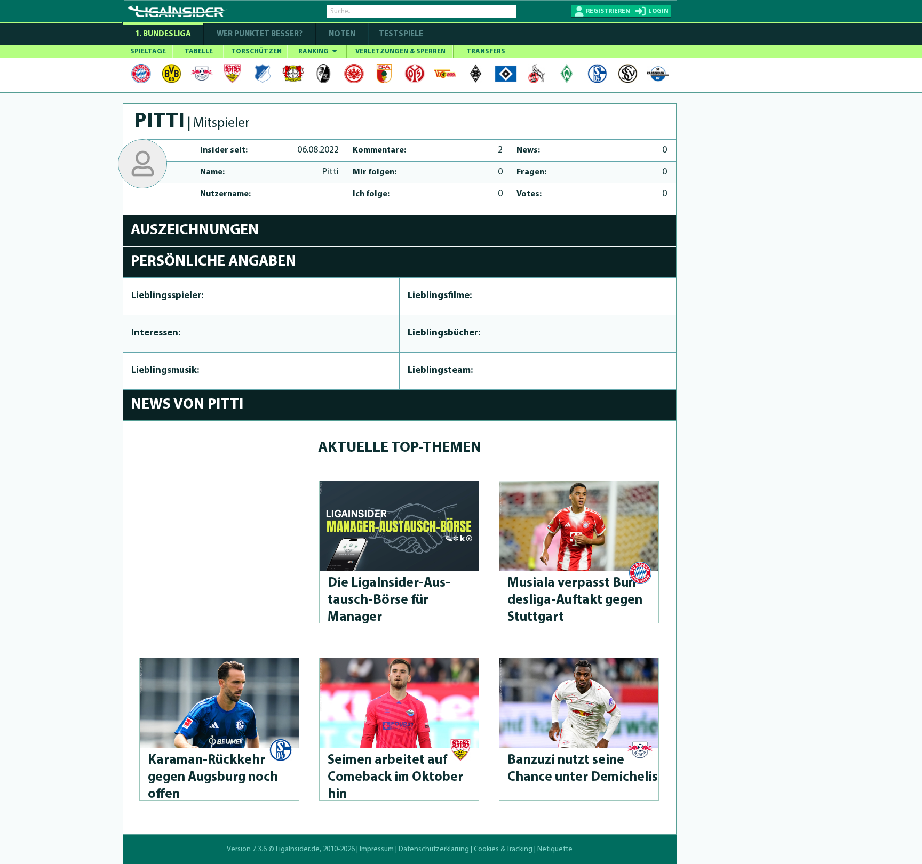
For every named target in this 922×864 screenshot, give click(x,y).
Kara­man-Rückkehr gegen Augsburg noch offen (213, 777)
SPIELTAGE (148, 51)
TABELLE (199, 51)
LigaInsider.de (298, 849)
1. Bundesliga (163, 34)
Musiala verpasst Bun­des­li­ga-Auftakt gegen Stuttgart (574, 600)
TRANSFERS (485, 51)
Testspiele (400, 34)
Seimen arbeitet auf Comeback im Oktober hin (395, 777)
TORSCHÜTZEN (256, 51)
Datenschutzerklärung (434, 849)
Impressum (377, 849)
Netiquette (555, 849)
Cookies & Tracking (503, 849)
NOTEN (342, 34)
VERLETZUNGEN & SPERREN (400, 51)
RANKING (314, 51)
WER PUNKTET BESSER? (260, 34)
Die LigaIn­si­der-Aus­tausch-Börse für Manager (389, 600)
